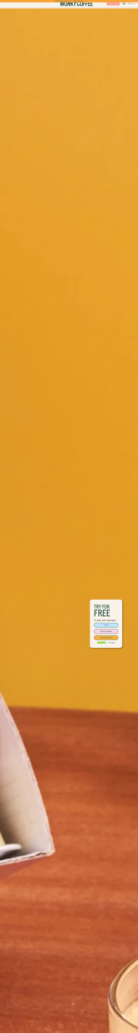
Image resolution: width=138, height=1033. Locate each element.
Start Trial (113, 3)
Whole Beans (106, 631)
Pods (106, 625)
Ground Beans (106, 637)
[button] (14, 1)
